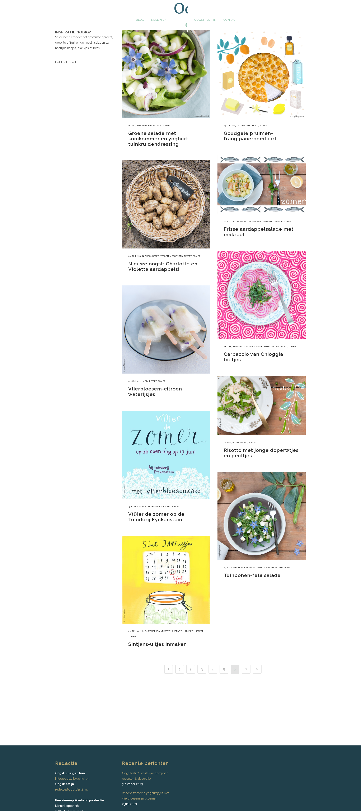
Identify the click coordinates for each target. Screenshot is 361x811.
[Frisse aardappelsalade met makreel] (261, 184)
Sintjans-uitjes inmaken (157, 644)
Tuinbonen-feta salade (252, 575)
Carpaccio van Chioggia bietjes (253, 356)
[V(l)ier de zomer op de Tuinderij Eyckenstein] (166, 455)
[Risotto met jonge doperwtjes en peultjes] (261, 405)
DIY (146, 381)
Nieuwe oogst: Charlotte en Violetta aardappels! (162, 266)
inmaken (245, 125)
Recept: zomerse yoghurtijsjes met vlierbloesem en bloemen (145, 795)
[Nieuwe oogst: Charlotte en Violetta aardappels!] (166, 204)
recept (148, 125)
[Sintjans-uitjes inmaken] (166, 580)
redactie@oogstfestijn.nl (71, 789)
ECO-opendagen (153, 506)
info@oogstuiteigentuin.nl (72, 778)
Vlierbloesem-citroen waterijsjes (155, 391)
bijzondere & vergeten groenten (164, 256)
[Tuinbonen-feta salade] (261, 516)
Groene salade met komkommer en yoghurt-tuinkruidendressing (159, 138)
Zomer (165, 125)
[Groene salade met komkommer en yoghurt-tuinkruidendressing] (166, 74)
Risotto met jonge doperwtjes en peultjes (261, 452)
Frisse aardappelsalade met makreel (259, 231)
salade (157, 125)
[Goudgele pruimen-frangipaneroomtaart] (261, 74)
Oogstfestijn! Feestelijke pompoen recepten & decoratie (145, 776)
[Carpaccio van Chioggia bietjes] (261, 295)
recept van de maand (261, 221)
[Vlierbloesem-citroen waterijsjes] (166, 329)
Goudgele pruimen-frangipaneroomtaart (250, 135)
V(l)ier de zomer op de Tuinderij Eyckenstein (156, 516)
